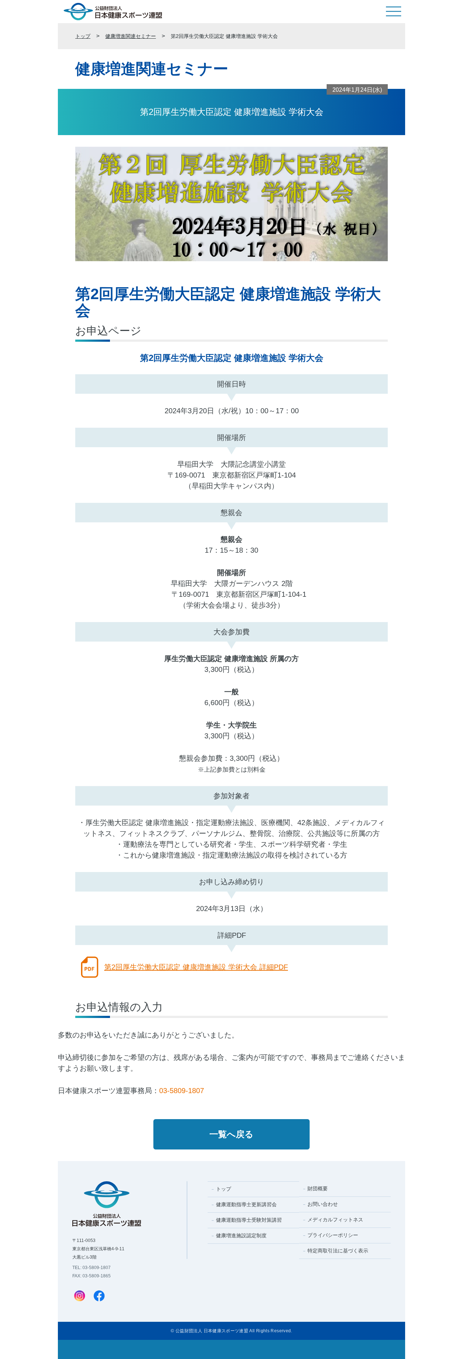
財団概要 (317, 1188)
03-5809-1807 (181, 1091)
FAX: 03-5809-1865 (91, 1275)
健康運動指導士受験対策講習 (249, 1220)
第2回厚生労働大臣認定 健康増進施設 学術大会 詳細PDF (196, 967)
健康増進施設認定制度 (241, 1235)
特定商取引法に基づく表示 (337, 1251)
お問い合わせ (322, 1204)
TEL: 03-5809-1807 (91, 1267)
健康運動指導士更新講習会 (246, 1204)
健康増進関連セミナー (130, 36)
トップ (82, 36)
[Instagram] (79, 1296)
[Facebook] (99, 1296)
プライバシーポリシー (332, 1235)
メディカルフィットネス (335, 1219)
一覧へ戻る (231, 1134)
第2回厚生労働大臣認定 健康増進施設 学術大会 (224, 36)
